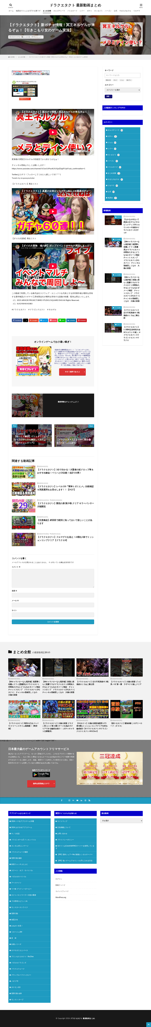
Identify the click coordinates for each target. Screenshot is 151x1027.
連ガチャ (129, 80)
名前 (14, 591)
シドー (82, 11)
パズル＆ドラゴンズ (18, 962)
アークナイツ (16, 883)
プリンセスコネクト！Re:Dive (22, 956)
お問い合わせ (62, 833)
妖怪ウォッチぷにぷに (19, 864)
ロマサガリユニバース (19, 950)
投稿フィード (60, 885)
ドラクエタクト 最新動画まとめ (75, 5)
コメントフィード (62, 891)
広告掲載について (64, 827)
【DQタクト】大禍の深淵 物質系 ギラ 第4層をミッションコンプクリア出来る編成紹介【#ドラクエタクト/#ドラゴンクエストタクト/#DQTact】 (92, 727)
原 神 (13, 938)
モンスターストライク (19, 907)
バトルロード (72, 11)
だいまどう (98, 11)
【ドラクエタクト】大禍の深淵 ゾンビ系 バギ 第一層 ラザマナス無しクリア (125, 683)
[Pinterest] (82, 320)
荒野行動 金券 (16, 993)
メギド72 (14, 981)
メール (15, 600)
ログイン (58, 879)
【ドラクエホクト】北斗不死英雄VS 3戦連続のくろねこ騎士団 (132, 314)
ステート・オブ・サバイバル (22, 870)
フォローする (68, 405)
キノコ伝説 (15, 833)
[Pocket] (53, 320)
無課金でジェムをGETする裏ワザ (28, 11)
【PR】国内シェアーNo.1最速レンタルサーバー (75, 854)
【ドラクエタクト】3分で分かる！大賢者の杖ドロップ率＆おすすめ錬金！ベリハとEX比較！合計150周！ (65, 471)
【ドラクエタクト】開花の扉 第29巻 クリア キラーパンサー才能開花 (65, 505)
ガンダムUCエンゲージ (19, 846)
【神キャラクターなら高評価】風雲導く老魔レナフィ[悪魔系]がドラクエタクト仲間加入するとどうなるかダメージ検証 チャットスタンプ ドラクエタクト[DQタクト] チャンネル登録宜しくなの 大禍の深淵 (132, 255)
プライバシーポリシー (65, 839)
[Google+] (34, 320)
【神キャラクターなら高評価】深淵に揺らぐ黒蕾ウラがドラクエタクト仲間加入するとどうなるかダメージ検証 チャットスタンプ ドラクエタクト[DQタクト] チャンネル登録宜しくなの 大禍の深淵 (132, 289)
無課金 (112, 198)
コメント (16, 567)
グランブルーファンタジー (21, 975)
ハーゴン (108, 11)
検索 (108, 96)
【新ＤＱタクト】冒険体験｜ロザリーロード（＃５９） (126, 724)
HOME (12, 57)
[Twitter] (25, 320)
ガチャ (89, 11)
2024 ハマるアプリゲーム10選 (22, 821)
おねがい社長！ (17, 926)
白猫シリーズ (16, 944)
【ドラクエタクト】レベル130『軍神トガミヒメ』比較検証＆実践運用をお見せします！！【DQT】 (65, 488)
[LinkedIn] (71, 320)
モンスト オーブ (17, 999)
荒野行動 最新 (16, 858)
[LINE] (62, 320)
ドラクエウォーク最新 (19, 852)
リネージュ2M (16, 932)
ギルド (115, 80)
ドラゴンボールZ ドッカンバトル (23, 839)
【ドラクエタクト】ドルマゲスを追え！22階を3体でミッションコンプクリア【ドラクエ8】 (65, 538)
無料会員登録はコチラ (41, 783)
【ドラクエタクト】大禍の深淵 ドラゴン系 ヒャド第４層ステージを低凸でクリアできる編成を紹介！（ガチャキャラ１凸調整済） (58, 727)
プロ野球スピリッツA (19, 901)
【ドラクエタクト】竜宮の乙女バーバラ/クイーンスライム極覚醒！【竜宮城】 (23, 726)
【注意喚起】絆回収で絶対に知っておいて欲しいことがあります (64, 521)
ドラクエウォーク (18, 969)
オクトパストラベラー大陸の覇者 (23, 895)
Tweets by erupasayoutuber (23, 178)
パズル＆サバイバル (18, 876)
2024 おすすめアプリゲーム (21, 827)
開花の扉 (108, 80)
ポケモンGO (15, 987)
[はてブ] (43, 320)
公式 (115, 11)
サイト (14, 610)
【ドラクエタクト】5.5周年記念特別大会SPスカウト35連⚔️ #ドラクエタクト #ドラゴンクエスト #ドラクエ (132, 333)
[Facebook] (17, 320)
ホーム (11, 11)
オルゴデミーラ (59, 11)
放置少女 (14, 919)
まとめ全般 (47, 11)
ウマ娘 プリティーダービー (21, 889)
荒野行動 (14, 913)
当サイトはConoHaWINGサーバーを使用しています (75, 847)
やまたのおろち (125, 11)
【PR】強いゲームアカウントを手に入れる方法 (74, 860)
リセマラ (136, 11)
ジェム (122, 80)
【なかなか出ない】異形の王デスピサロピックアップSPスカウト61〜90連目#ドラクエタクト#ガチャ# (132, 226)
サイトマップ (62, 821)
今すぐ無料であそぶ (72, 372)
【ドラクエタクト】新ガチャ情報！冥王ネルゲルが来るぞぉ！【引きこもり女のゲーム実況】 (58, 57)
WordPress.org (60, 897)
